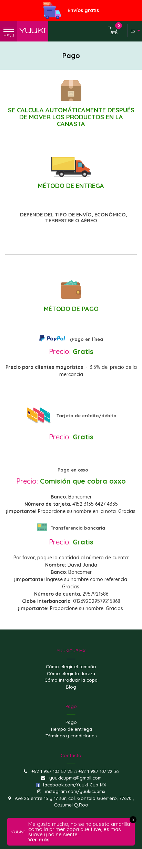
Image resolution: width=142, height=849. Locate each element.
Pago (71, 722)
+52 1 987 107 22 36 (98, 771)
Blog (71, 687)
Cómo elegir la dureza (71, 673)
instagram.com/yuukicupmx (75, 791)
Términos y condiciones (71, 735)
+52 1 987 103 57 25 (52, 771)
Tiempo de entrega (71, 729)
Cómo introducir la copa (71, 680)
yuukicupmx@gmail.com (75, 778)
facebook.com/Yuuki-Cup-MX (74, 784)
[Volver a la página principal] (33, 31)
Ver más (39, 839)
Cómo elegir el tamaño (71, 666)
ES (133, 31)
